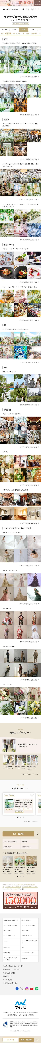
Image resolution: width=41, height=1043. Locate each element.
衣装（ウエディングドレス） (12, 532)
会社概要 (6, 1012)
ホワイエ (6, 452)
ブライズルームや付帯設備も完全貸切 (15, 490)
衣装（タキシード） (9, 646)
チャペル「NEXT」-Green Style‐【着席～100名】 (20, 43)
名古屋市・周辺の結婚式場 (13, 887)
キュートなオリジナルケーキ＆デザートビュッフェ (20, 287)
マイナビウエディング (9, 884)
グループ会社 (23, 1015)
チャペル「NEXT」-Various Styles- (15, 81)
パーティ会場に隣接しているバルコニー (16, 329)
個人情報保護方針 (12, 1015)
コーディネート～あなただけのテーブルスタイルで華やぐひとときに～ (20, 205)
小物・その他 (7, 685)
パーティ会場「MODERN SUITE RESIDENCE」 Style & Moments (20, 165)
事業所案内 (22, 1012)
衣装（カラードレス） (10, 570)
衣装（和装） (7, 608)
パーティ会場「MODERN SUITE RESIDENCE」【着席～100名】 (20, 125)
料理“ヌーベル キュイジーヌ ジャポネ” (15, 249)
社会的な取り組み (32, 1012)
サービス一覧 (14, 1012)
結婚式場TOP (21, 884)
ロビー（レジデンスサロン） (12, 414)
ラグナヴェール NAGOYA (12, 889)
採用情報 (31, 1015)
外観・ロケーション (9, 371)
